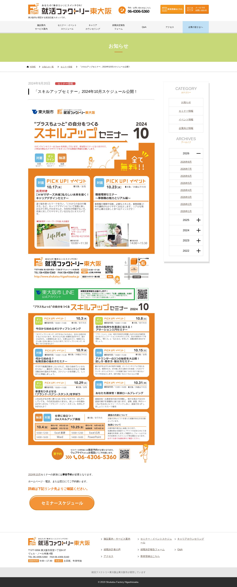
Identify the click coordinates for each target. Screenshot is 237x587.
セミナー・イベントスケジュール (67, 27)
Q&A (144, 27)
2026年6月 (186, 176)
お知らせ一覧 (48, 67)
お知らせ (186, 102)
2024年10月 (34, 474)
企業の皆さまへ (195, 27)
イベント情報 (186, 119)
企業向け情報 (186, 128)
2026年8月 (186, 161)
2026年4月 (186, 190)
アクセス (170, 27)
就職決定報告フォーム (118, 27)
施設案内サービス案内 (41, 27)
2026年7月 (186, 169)
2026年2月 (186, 204)
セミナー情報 (66, 67)
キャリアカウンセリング (92, 27)
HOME (33, 67)
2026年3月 (186, 197)
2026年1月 (186, 211)
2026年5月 (186, 183)
